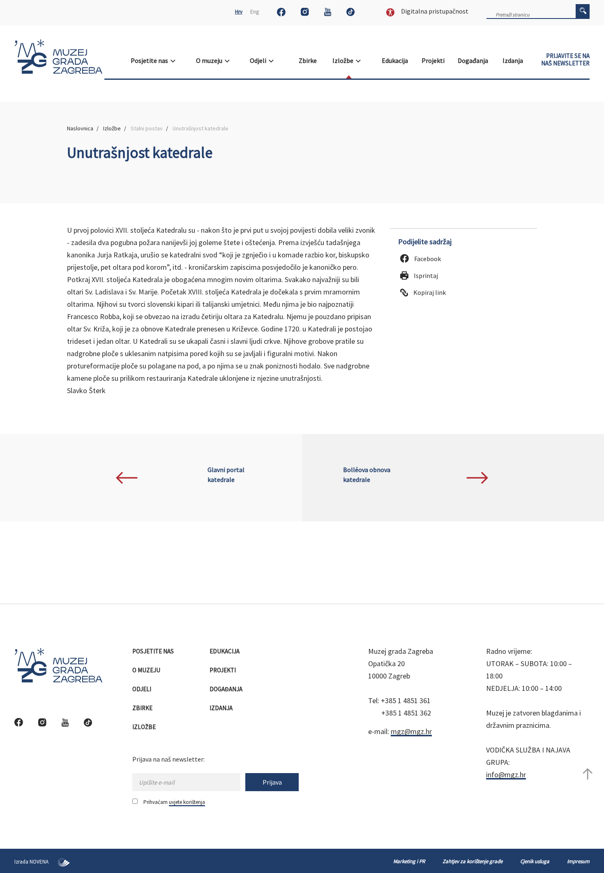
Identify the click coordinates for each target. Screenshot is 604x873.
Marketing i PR (409, 861)
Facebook (427, 259)
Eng (254, 11)
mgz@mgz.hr (411, 731)
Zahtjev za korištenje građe (473, 861)
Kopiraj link (429, 292)
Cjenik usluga (534, 861)
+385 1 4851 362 (406, 713)
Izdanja (513, 60)
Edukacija (395, 60)
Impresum (578, 861)
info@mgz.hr (506, 774)
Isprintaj (425, 275)
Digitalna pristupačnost (434, 11)
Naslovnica (80, 128)
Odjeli (259, 60)
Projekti (434, 60)
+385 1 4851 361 (406, 700)
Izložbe (344, 60)
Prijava (272, 782)
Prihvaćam (174, 802)
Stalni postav (147, 128)
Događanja (473, 60)
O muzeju (210, 60)
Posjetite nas (151, 60)
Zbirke (308, 60)
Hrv (238, 11)
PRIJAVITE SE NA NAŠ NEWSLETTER (565, 59)
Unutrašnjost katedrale (200, 128)
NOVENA (40, 861)
